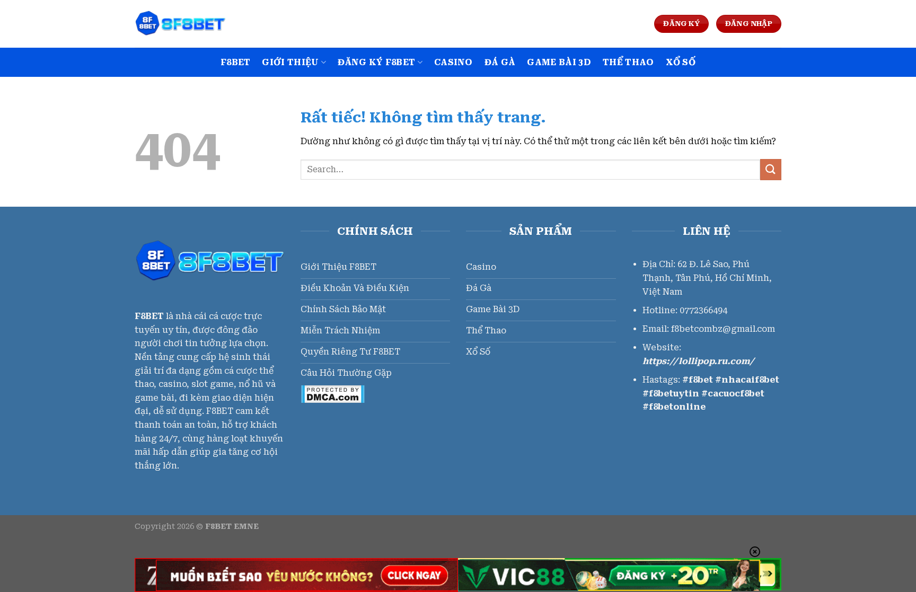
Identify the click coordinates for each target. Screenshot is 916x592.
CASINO (453, 62)
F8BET (236, 62)
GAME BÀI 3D (559, 62)
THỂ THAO (628, 62)
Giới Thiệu (290, 62)
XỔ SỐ (681, 62)
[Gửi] (770, 169)
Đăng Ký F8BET (376, 62)
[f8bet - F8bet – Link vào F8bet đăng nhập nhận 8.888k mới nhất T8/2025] (188, 24)
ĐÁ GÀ (500, 62)
